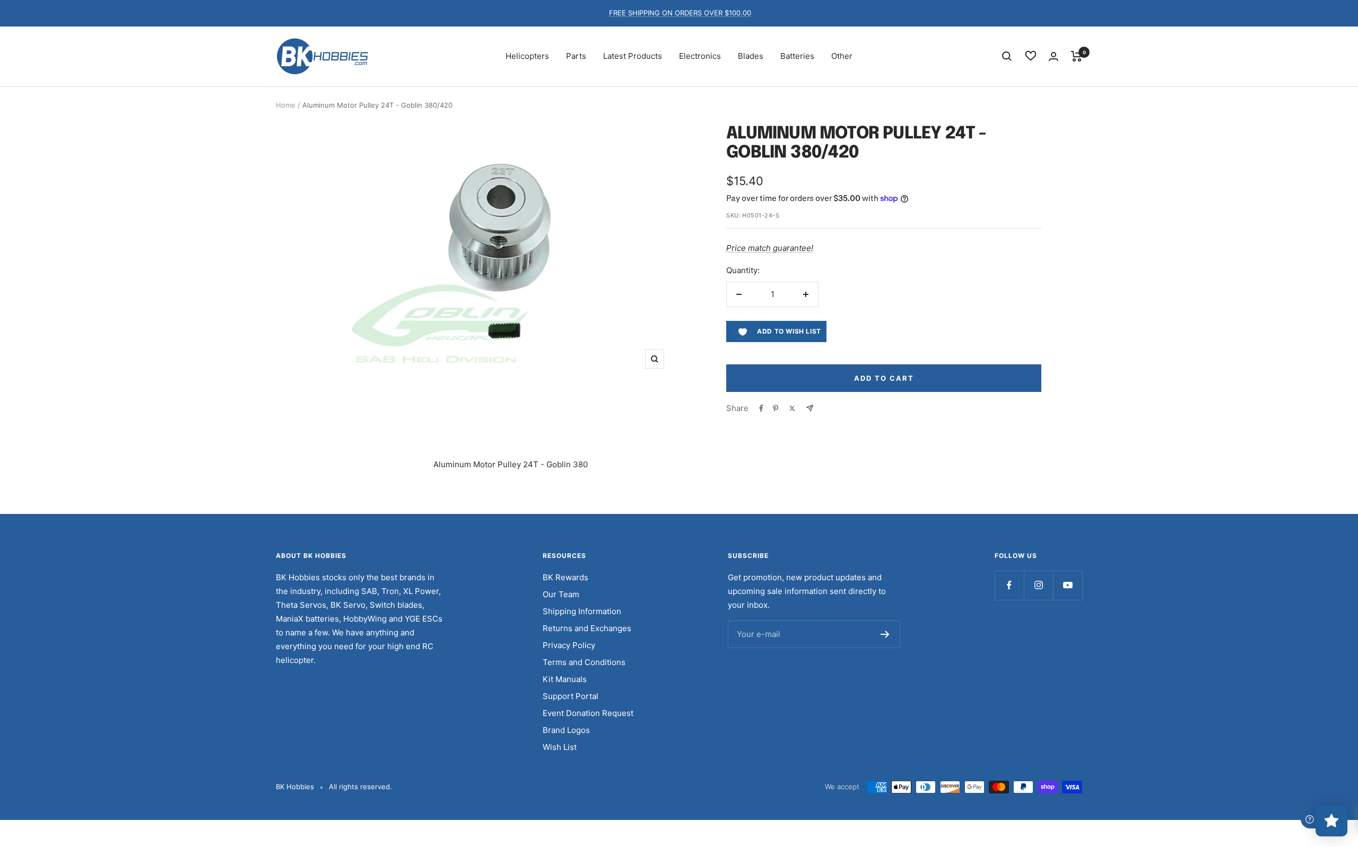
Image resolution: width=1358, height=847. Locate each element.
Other (841, 56)
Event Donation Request (588, 713)
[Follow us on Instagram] (1038, 585)
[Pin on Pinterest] (775, 408)
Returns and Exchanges (587, 628)
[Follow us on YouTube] (1067, 585)
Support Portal (570, 696)
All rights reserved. (360, 786)
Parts (576, 56)
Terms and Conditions (584, 662)
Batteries (797, 56)
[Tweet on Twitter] (792, 408)
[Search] (1007, 56)
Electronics (700, 56)
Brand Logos (566, 730)
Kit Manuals (565, 679)
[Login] (1053, 56)
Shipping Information (582, 611)
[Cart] (1076, 56)
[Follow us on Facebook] (1009, 585)
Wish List (560, 747)
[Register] (885, 634)
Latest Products (632, 56)
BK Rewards (565, 577)
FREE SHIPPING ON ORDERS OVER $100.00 (680, 12)
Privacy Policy (569, 645)
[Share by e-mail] (809, 408)
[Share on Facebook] (761, 408)
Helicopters (527, 56)
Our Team (561, 594)
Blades (750, 56)
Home (285, 105)
